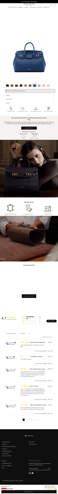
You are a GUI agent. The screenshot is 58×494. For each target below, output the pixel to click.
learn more (29, 128)
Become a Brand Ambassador (9, 446)
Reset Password (32, 444)
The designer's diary (6, 463)
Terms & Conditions (6, 455)
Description (9, 99)
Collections (20, 7)
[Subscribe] (49, 468)
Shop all (26, 7)
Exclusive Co (40, 7)
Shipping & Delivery (6, 451)
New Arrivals (33, 7)
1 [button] (23, 420)
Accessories (46, 7)
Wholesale (4, 444)
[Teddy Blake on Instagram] (30, 473)
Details (8, 103)
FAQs (3, 467)
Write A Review (51, 321)
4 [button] (31, 420)
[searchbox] (11, 333)
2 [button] (26, 420)
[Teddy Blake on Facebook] (32, 473)
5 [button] (34, 420)
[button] (7, 85)
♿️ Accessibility (29, 435)
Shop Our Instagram (6, 465)
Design (8, 95)
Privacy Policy (5, 453)
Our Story (4, 460)
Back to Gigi (30, 296)
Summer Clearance (12, 7)
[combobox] (47, 337)
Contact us (4, 448)
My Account (31, 441)
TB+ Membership (6, 441)
